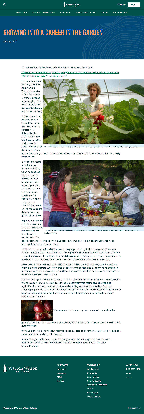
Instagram (61, 373)
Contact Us (92, 373)
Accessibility (92, 392)
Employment (93, 369)
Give (128, 373)
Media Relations (94, 396)
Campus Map (93, 377)
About (104, 12)
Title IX (90, 389)
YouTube (60, 381)
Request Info (133, 369)
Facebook (61, 369)
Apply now (132, 365)
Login (123, 5)
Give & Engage (120, 12)
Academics (22, 12)
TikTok (59, 377)
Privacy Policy (134, 408)
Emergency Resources (97, 385)
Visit (133, 5)
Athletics (65, 12)
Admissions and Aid (86, 12)
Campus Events (94, 381)
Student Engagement (44, 12)
